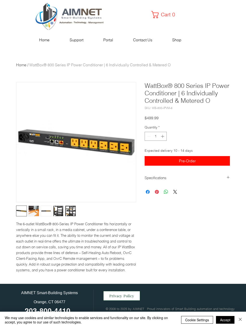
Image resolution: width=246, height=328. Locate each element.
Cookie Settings (197, 319)
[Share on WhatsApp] (166, 192)
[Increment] (163, 136)
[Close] (240, 320)
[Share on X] (175, 192)
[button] (164, 14)
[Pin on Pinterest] (157, 192)
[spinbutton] (155, 136)
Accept (225, 319)
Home (21, 64)
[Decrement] (148, 136)
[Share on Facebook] (148, 192)
